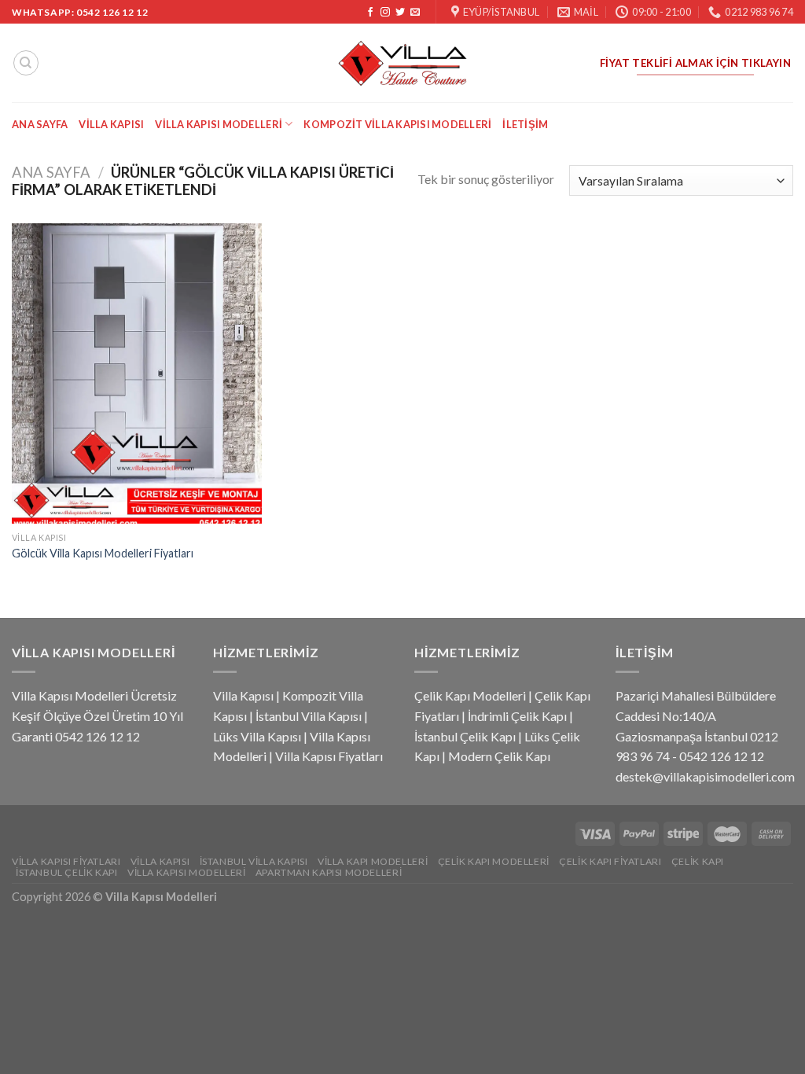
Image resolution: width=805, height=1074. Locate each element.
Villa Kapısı (111, 124)
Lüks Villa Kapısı (257, 736)
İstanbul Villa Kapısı (308, 715)
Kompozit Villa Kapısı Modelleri (397, 124)
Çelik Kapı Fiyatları (610, 861)
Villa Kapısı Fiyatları (329, 755)
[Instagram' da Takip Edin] (385, 12)
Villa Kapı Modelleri (373, 861)
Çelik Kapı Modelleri (470, 695)
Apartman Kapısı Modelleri (328, 872)
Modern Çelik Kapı (499, 755)
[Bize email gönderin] (415, 12)
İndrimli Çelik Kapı (517, 715)
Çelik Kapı (697, 861)
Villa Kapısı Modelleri (218, 124)
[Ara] (26, 62)
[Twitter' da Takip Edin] (400, 12)
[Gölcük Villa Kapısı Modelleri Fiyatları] (137, 373)
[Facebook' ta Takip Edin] (370, 12)
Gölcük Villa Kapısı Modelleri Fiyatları (102, 553)
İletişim (525, 124)
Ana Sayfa (40, 124)
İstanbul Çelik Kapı (465, 736)
